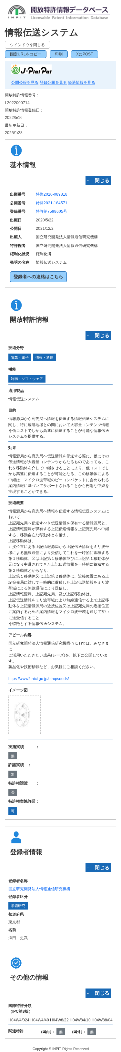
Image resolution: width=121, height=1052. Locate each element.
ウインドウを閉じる (27, 45)
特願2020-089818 (51, 194)
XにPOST (84, 54)
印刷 (59, 54)
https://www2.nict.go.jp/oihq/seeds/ (38, 679)
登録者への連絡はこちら (38, 276)
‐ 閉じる (98, 180)
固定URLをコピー (25, 54)
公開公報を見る (24, 82)
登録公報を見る (53, 82)
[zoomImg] (24, 715)
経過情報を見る (81, 82)
